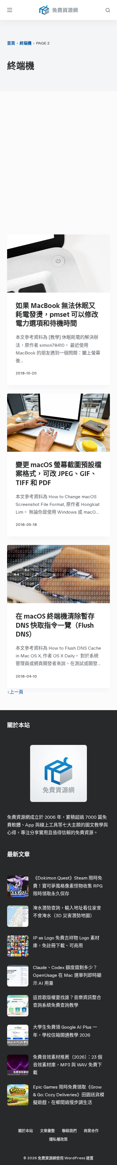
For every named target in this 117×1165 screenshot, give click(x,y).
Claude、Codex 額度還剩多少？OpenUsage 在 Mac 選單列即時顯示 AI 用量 (67, 975)
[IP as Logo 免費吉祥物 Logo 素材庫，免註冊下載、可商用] (17, 946)
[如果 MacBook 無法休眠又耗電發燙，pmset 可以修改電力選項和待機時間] (58, 263)
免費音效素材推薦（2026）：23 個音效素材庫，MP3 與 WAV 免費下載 (67, 1064)
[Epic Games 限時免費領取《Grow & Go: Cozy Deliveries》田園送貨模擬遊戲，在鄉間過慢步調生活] (17, 1095)
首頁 (11, 43)
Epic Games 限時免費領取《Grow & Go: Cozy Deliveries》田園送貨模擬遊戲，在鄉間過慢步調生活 (68, 1094)
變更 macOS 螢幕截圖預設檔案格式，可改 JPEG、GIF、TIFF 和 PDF (58, 474)
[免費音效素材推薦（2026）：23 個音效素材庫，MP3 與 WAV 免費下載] (17, 1065)
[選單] (9, 10)
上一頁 (16, 692)
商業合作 (91, 1130)
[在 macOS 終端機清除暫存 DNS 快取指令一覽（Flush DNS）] (58, 574)
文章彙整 (47, 1130)
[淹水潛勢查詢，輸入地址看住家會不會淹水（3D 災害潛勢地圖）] (17, 916)
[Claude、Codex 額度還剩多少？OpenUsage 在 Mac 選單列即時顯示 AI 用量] (17, 975)
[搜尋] (108, 10)
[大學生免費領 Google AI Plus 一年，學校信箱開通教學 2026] (17, 1035)
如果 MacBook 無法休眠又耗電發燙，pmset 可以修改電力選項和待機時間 (57, 314)
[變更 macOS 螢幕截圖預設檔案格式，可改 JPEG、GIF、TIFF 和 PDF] (58, 423)
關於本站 (25, 1130)
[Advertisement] (58, 164)
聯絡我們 (69, 1130)
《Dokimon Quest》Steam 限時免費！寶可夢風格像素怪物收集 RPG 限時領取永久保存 (68, 885)
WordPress (74, 1158)
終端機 (26, 43)
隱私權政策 (58, 1139)
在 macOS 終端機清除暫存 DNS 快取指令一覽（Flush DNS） (55, 625)
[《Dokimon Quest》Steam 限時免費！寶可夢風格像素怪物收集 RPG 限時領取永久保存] (17, 886)
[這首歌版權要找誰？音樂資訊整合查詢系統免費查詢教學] (17, 1005)
